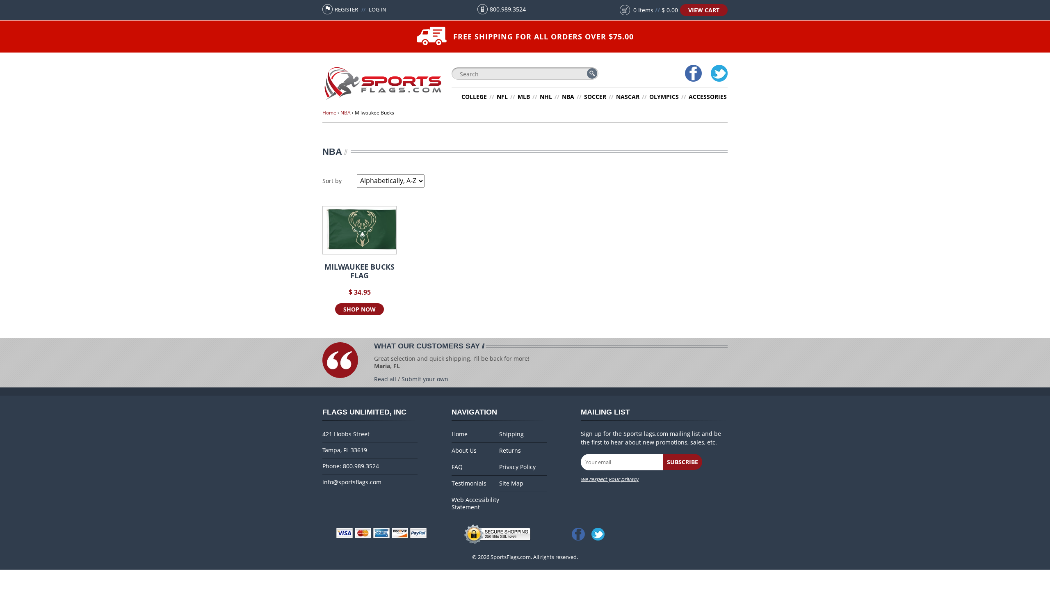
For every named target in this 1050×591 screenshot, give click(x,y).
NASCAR (627, 97)
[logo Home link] (382, 100)
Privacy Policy (517, 467)
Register (346, 9)
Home (329, 112)
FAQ (457, 467)
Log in (377, 9)
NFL (502, 97)
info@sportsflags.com (351, 482)
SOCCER (595, 97)
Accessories (708, 97)
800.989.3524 (508, 9)
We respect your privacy (610, 479)
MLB (524, 97)
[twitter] (719, 74)
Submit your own (425, 379)
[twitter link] (599, 534)
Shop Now (359, 309)
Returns (510, 450)
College (474, 97)
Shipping (511, 434)
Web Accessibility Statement (475, 503)
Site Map (511, 483)
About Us (464, 450)
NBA (568, 97)
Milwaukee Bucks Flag (359, 271)
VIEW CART (703, 10)
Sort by (332, 181)
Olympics (664, 97)
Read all (385, 379)
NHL (546, 97)
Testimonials (469, 483)
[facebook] (693, 74)
